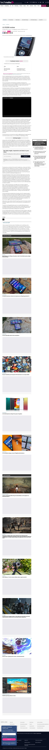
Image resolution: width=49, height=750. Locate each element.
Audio (24, 5)
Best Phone (31, 722)
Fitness (21, 5)
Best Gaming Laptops (23, 724)
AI (10, 5)
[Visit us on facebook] (30, 2)
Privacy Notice (5, 159)
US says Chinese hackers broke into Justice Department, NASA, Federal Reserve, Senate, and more (40, 158)
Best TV (31, 724)
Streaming (16, 5)
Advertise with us (27, 742)
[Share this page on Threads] (10, 32)
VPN (28, 5)
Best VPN (40, 19)
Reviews (9, 31)
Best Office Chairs (40, 727)
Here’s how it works (29, 35)
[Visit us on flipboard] (34, 2)
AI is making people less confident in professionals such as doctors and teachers (40, 148)
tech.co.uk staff (14, 31)
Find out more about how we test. (17, 74)
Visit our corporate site (37, 733)
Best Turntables (39, 722)
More (38, 5)
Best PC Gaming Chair (23, 727)
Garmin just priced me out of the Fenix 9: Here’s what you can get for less (40, 152)
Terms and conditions (38, 740)
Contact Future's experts (17, 740)
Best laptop (18, 19)
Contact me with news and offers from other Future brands (9, 736)
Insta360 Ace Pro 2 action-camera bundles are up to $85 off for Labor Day (39, 143)
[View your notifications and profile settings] (43, 2)
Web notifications (38, 742)
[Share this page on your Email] (12, 32)
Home (35, 5)
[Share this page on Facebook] (3, 32)
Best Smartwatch (32, 727)
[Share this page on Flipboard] (9, 32)
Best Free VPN (12, 724)
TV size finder (11, 19)
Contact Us (26, 740)
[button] (47, 2)
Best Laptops (22, 722)
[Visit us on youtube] (33, 2)
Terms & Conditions (8, 743)
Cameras (31, 5)
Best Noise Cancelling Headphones (43, 724)
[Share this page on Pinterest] (7, 32)
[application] (16, 107)
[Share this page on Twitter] (4, 32)
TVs (12, 5)
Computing (7, 5)
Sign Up (9, 739)
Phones (2, 5)
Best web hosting (25, 19)
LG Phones (7, 24)
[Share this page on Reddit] (6, 32)
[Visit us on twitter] (31, 2)
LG (23, 76)
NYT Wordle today (34, 19)
